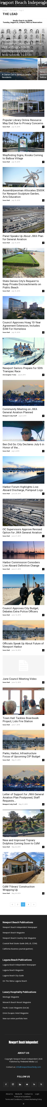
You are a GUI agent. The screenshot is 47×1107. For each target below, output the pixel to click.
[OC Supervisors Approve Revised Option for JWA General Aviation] (23, 512)
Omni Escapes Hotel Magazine (15, 1013)
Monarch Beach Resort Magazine (17, 1002)
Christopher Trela (9, 375)
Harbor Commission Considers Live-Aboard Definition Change (21, 564)
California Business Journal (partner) (18, 949)
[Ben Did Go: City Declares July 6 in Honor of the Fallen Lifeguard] (23, 431)
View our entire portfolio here (15, 1018)
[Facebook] (5, 1084)
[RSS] (34, 1084)
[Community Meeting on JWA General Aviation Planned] (23, 393)
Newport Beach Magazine (14, 932)
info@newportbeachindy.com (28, 1067)
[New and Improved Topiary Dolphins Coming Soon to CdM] (23, 823)
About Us (9, 1094)
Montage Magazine (11, 997)
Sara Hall (6, 127)
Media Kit (18, 1094)
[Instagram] (13, 1084)
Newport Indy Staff (10, 416)
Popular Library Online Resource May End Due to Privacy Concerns (23, 122)
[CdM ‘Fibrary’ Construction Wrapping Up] (23, 867)
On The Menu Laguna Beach (15, 981)
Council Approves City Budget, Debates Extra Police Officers (21, 610)
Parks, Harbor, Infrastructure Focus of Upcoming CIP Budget (21, 755)
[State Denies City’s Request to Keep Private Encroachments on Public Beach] (23, 263)
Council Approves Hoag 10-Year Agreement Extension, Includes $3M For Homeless (22, 325)
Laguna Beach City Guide (13, 975)
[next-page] (34, 904)
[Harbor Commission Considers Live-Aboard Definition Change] (23, 550)
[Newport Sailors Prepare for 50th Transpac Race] (23, 351)
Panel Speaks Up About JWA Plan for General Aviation (23, 238)
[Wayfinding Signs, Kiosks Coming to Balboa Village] (23, 142)
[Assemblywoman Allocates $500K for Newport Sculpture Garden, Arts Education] (23, 177)
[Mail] (27, 1084)
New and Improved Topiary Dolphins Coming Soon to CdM (21, 842)
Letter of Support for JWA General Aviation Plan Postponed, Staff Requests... (23, 797)
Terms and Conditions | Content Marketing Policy (23, 1099)
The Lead (13, 10)
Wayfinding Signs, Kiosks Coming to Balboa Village (23, 157)
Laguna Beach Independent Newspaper (19, 965)
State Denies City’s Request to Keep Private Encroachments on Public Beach (22, 284)
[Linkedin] (20, 1084)
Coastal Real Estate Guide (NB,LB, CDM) (20, 943)
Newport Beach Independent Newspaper (20, 927)
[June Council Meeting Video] (23, 665)
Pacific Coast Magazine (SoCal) (16, 1007)
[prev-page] (12, 904)
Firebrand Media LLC (29, 1061)
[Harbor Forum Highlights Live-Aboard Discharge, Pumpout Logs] (23, 470)
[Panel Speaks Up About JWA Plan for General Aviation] (23, 219)
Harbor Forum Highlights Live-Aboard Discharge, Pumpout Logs (23, 488)
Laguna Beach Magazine (13, 970)
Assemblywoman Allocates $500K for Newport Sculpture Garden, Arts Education (23, 193)
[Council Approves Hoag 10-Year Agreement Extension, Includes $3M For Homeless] (23, 307)
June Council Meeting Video (20, 678)
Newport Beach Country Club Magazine (19, 938)
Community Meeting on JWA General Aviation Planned (20, 411)
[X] (41, 1084)
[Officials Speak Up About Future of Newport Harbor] (23, 630)
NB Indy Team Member (11, 55)
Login (37, 1094)
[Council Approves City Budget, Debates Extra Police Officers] (23, 589)
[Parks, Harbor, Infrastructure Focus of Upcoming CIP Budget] (23, 740)
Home (5, 10)
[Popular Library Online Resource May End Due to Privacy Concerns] (23, 103)
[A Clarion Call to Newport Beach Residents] (19, 72)
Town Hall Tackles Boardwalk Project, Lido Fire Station (21, 720)
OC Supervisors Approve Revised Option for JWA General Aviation (22, 531)
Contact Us (29, 1094)
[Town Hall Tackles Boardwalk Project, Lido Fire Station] (23, 701)
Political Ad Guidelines (22, 1097)
